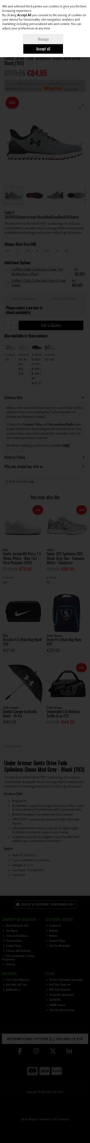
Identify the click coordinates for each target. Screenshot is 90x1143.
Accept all (43, 49)
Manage (43, 39)
